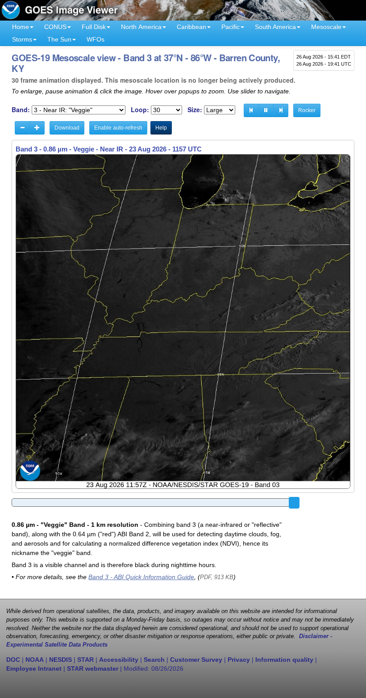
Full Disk (94, 26)
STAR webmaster (92, 668)
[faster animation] (37, 128)
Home (20, 26)
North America (141, 26)
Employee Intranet (34, 668)
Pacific (230, 26)
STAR (85, 659)
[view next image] (280, 110)
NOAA (34, 659)
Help (161, 128)
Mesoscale (326, 26)
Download (66, 128)
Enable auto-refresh (118, 128)
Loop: (140, 110)
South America (275, 26)
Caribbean (191, 26)
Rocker (307, 110)
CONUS (55, 26)
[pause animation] (266, 110)
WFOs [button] (95, 39)
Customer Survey (196, 659)
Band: (21, 110)
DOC (13, 659)
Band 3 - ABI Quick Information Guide (141, 576)
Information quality (284, 659)
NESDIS (60, 659)
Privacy (239, 659)
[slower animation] (22, 128)
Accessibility (118, 659)
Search (154, 659)
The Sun (59, 39)
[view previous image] (251, 110)
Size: (194, 110)
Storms (22, 39)
